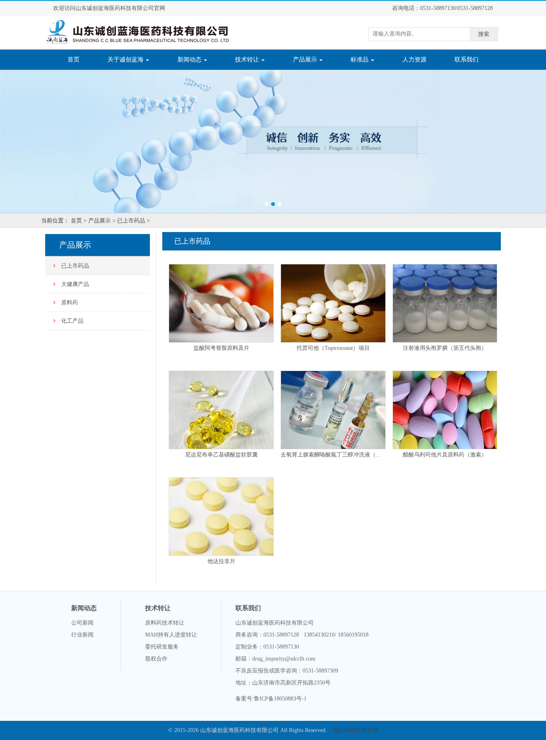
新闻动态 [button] (190, 59)
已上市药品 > (133, 221)
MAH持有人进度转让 (171, 635)
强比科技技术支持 (355, 730)
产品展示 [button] (306, 59)
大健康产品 (75, 284)
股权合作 (156, 659)
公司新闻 (82, 623)
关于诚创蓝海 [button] (126, 59)
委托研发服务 (162, 647)
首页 (79, 59)
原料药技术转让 (164, 623)
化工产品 (72, 321)
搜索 (483, 34)
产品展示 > (102, 221)
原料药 (69, 303)
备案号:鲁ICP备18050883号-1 (271, 699)
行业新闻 (82, 635)
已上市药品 (75, 266)
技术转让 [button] (248, 59)
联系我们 (466, 59)
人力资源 (414, 59)
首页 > (79, 221)
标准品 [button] (360, 59)
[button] (41, 141)
